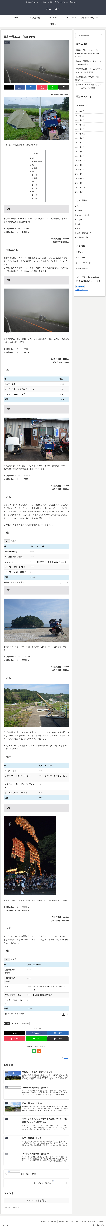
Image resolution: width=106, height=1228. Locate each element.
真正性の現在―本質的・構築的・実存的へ (89, 78)
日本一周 (26, 1023)
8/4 (33, 182)
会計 (35, 168)
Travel (7, 1023)
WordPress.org (82, 268)
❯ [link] (67, 582)
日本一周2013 (63, 1221)
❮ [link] (60, 582)
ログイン (79, 252)
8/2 (33, 165)
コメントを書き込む (36, 1200)
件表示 (13, 541)
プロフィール (74, 1221)
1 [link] (63, 582)
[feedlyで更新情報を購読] (34, 1051)
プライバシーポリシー (88, 1221)
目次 (33, 153)
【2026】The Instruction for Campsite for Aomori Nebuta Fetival (87, 53)
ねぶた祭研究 (52, 1221)
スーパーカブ (17, 1023)
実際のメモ (38, 161)
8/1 (33, 158)
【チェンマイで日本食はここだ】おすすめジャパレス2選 (89, 86)
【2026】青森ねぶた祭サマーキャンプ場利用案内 (89, 63)
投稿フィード (81, 258)
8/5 (33, 192)
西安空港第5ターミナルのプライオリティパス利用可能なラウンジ (89, 70)
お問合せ (100, 1221)
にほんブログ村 (81, 290)
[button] (63, 87)
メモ (35, 175)
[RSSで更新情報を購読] (39, 1051)
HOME (43, 1221)
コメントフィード (83, 263)
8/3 (33, 172)
